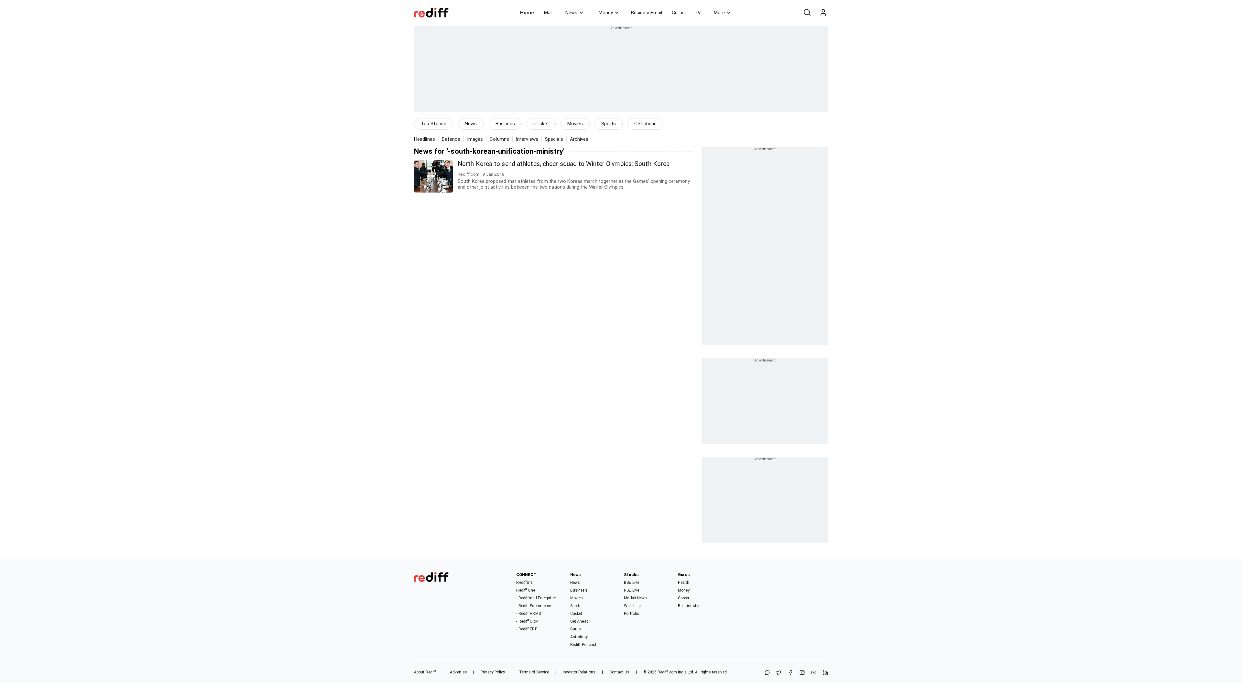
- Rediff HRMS (528, 613)
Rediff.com (667, 672)
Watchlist (632, 606)
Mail (548, 13)
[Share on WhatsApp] (767, 673)
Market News (635, 598)
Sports (608, 124)
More (719, 13)
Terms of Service (534, 672)
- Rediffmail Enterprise (535, 598)
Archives (579, 139)
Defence (451, 139)
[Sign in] (823, 12)
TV (697, 13)
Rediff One (525, 590)
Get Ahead (579, 621)
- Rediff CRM (527, 621)
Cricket (541, 124)
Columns (499, 139)
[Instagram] (802, 673)
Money (606, 13)
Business (505, 124)
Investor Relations (579, 672)
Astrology (579, 637)
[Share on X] (778, 673)
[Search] (807, 12)
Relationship (689, 606)
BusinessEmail (646, 13)
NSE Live (631, 590)
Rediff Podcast (583, 644)
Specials (554, 139)
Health (684, 582)
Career (684, 598)
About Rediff (425, 672)
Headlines (424, 139)
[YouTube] (813, 673)
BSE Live (631, 582)
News (571, 13)
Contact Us (619, 672)
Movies (575, 124)
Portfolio (631, 613)
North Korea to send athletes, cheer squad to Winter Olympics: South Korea (564, 164)
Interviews (527, 139)
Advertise (458, 672)
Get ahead (645, 124)
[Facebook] (790, 673)
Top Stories (433, 124)
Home (527, 13)
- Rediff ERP (526, 629)
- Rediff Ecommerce (533, 606)
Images (475, 139)
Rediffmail (525, 582)
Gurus (678, 13)
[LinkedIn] (825, 673)
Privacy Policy (493, 672)
